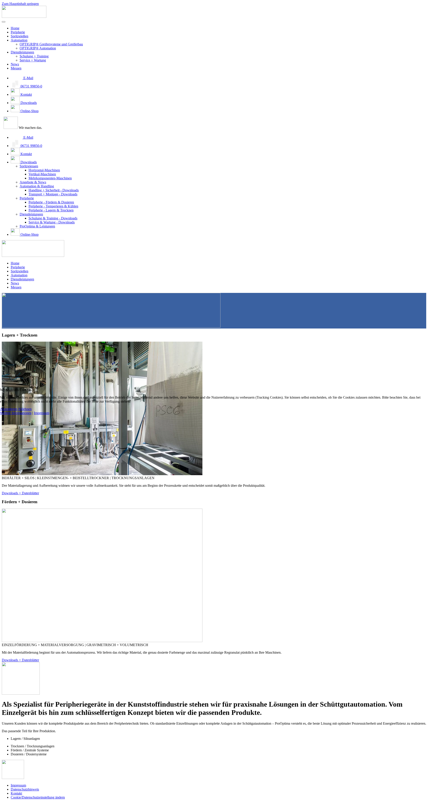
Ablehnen (25, 409)
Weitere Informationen (15, 413)
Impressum (41, 413)
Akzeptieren (8, 409)
